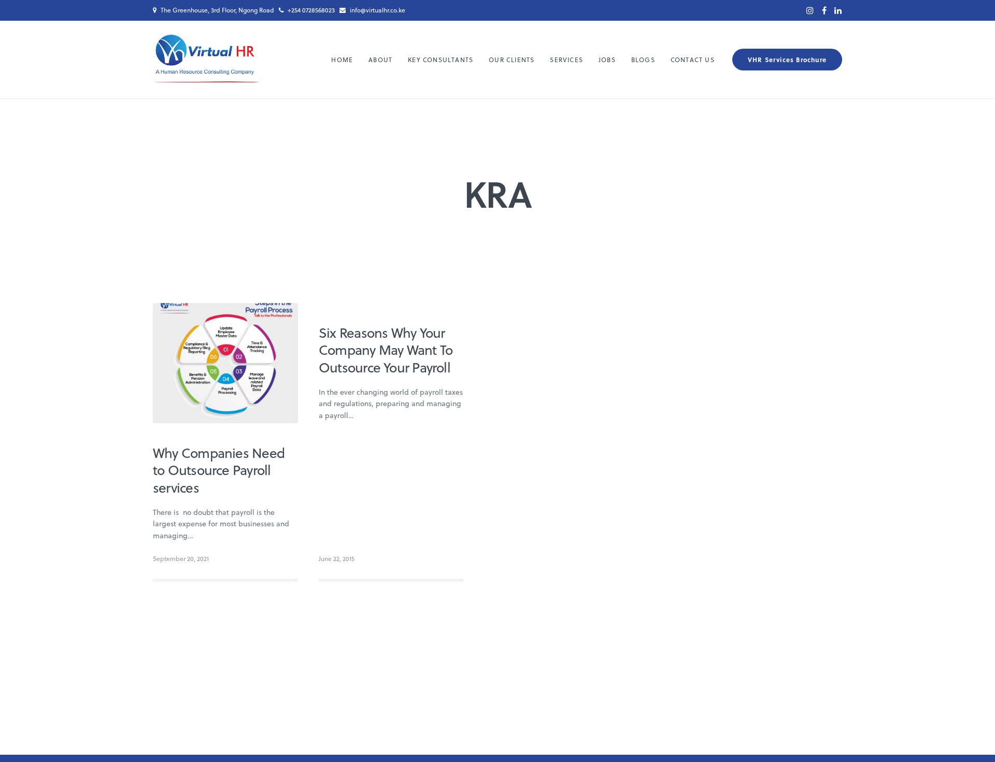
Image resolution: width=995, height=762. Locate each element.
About (380, 59)
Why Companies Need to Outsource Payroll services (219, 470)
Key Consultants (440, 59)
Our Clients (511, 59)
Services (566, 59)
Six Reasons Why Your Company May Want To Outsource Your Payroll (385, 350)
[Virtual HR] (207, 59)
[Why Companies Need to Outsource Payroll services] (225, 363)
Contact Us (693, 59)
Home (342, 59)
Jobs (607, 59)
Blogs (643, 59)
